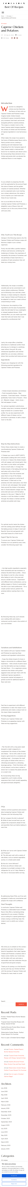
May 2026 (4, 1095)
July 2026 (4, 1088)
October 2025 (5, 1118)
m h (2, 35)
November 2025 (6, 1115)
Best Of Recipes (14, 7)
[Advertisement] (12, 51)
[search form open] (24, 3)
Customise (14, 1179)
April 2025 (4, 1139)
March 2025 (5, 1142)
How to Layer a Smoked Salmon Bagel (13, 1038)
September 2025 (6, 1122)
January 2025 (5, 1149)
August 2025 (5, 1125)
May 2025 (4, 1135)
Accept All (14, 1175)
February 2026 (5, 1105)
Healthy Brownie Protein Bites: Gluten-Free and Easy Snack (13, 1028)
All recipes (4, 23)
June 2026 (4, 1091)
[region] (14, 1174)
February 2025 (5, 1145)
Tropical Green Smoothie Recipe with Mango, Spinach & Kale (12, 1023)
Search (3, 1001)
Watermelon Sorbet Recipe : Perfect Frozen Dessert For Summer (12, 1033)
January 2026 (5, 1108)
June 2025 (4, 1132)
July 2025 (4, 1128)
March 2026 (5, 1102)
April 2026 (4, 1098)
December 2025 (6, 1112)
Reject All (14, 1183)
